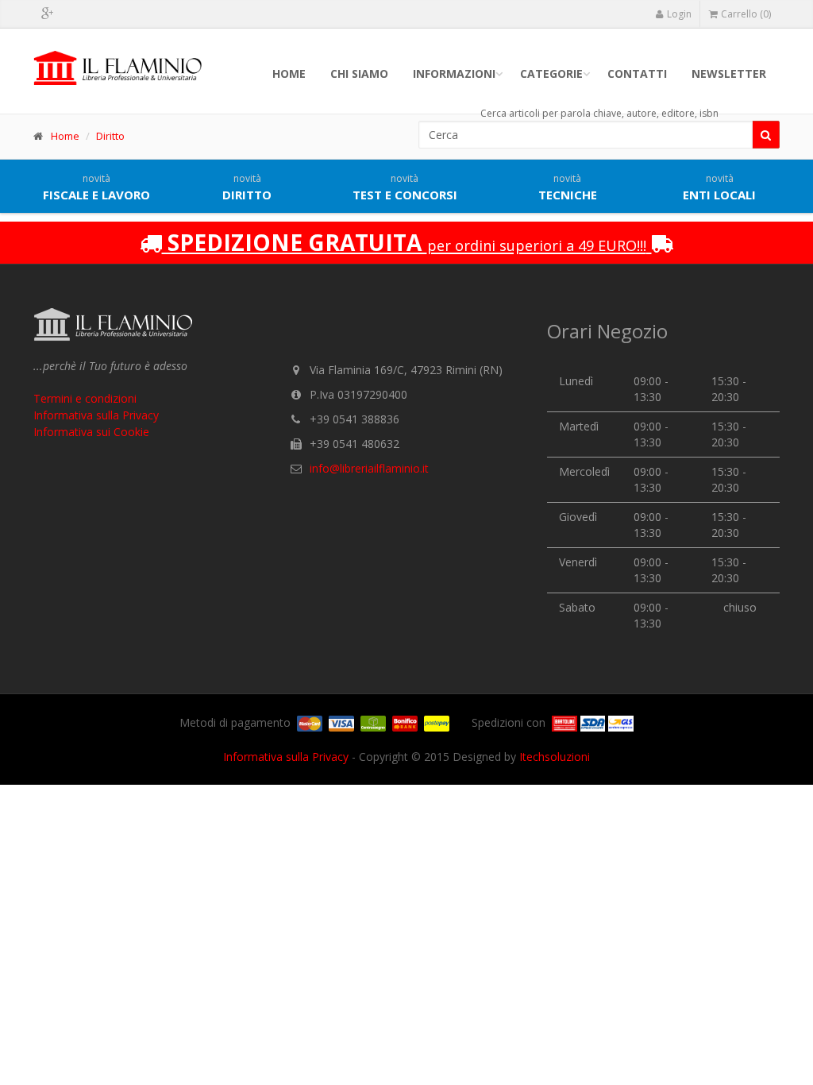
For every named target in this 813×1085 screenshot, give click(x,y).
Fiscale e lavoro (96, 187)
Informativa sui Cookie (91, 431)
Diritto (110, 136)
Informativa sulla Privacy (96, 415)
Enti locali (719, 187)
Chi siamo (359, 73)
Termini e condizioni (85, 398)
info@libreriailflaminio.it (369, 468)
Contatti (637, 73)
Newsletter (729, 73)
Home (289, 73)
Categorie (551, 73)
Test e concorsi (405, 187)
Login (679, 14)
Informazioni (454, 73)
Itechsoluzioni (554, 756)
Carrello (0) (746, 14)
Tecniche (567, 187)
